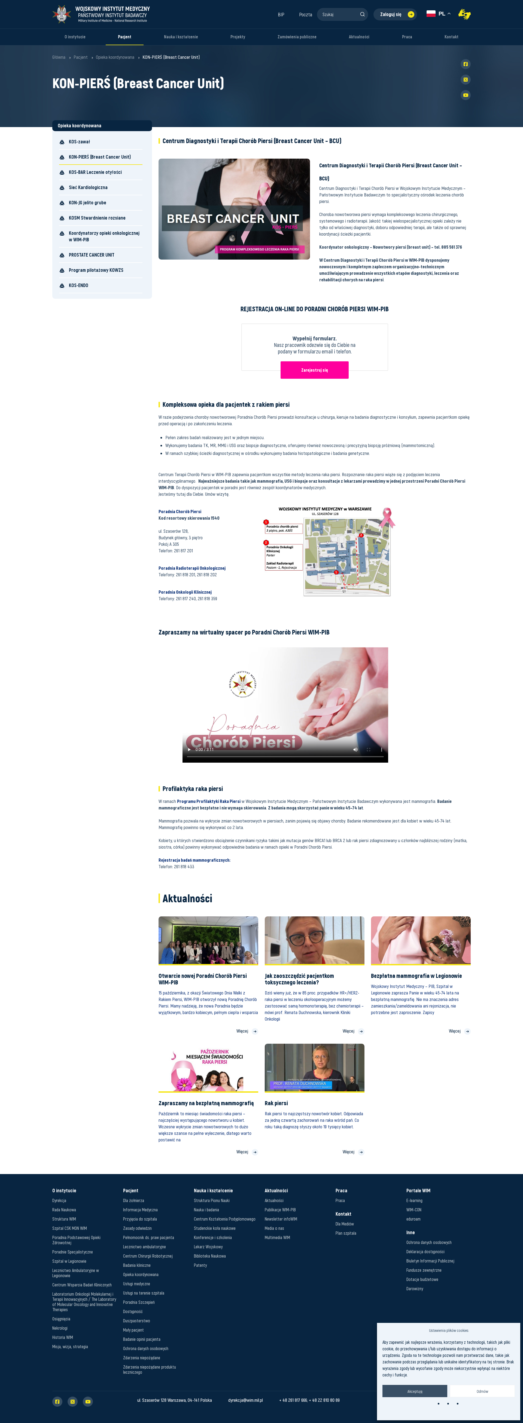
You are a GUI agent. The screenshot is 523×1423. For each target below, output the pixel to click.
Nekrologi (60, 1327)
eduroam (413, 1218)
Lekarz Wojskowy (208, 1246)
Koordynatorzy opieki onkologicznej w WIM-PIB (104, 236)
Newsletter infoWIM (281, 1218)
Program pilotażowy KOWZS (96, 270)
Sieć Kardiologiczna (88, 187)
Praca (407, 37)
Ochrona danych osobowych (145, 1348)
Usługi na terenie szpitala (143, 1292)
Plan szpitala (346, 1233)
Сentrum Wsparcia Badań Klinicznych (82, 1284)
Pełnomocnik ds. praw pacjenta (148, 1237)
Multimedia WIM (277, 1237)
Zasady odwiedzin (137, 1228)
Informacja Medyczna (140, 1209)
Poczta (305, 14)
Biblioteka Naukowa (210, 1255)
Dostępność (133, 1311)
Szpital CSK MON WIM (69, 1228)
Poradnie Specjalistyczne (72, 1251)
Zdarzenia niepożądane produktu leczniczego (149, 1369)
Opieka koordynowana (141, 1274)
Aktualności (359, 37)
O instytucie (75, 37)
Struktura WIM (64, 1218)
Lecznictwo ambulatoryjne (144, 1246)
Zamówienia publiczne (297, 37)
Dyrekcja (59, 1200)
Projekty (237, 37)
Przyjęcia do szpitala (140, 1218)
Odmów (482, 1391)
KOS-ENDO (78, 285)
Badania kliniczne (137, 1265)
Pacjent (124, 37)
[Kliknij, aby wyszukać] (362, 14)
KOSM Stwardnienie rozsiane (97, 218)
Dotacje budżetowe (422, 1279)
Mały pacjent (133, 1329)
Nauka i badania (206, 1209)
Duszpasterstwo (136, 1320)
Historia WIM (62, 1337)
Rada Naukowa (64, 1209)
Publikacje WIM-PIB (280, 1209)
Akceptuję (415, 1391)
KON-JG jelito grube (87, 202)
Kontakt (451, 37)
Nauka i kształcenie (181, 37)
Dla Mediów (345, 1223)
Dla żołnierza (133, 1200)
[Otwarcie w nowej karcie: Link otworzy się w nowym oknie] (464, 14)
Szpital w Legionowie (69, 1261)
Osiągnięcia (61, 1318)
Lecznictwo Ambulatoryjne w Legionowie (75, 1273)
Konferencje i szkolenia (213, 1237)
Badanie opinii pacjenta (141, 1339)
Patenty (200, 1265)
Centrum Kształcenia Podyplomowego (225, 1218)
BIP (281, 14)
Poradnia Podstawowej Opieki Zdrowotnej (76, 1240)
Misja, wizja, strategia (70, 1346)
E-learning (414, 1200)
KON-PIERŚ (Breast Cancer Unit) (100, 157)
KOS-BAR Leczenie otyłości (95, 172)
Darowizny (414, 1288)
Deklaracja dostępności (425, 1251)
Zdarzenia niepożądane (141, 1357)
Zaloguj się (391, 14)
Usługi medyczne (136, 1283)
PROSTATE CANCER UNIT (91, 255)
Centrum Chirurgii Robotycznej (148, 1255)
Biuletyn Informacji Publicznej (430, 1260)
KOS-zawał (79, 141)
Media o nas (274, 1228)
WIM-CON (413, 1209)
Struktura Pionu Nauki (212, 1200)
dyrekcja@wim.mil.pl (245, 1400)
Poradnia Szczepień (139, 1302)
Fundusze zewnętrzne (424, 1270)
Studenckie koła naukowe (215, 1228)
